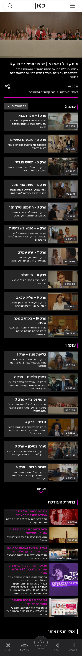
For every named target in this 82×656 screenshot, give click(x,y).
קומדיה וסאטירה (39, 92)
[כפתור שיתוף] (8, 86)
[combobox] (16, 106)
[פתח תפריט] (72, 6)
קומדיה (64, 92)
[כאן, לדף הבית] (40, 6)
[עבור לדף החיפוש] (10, 6)
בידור (55, 92)
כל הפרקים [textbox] (19, 106)
